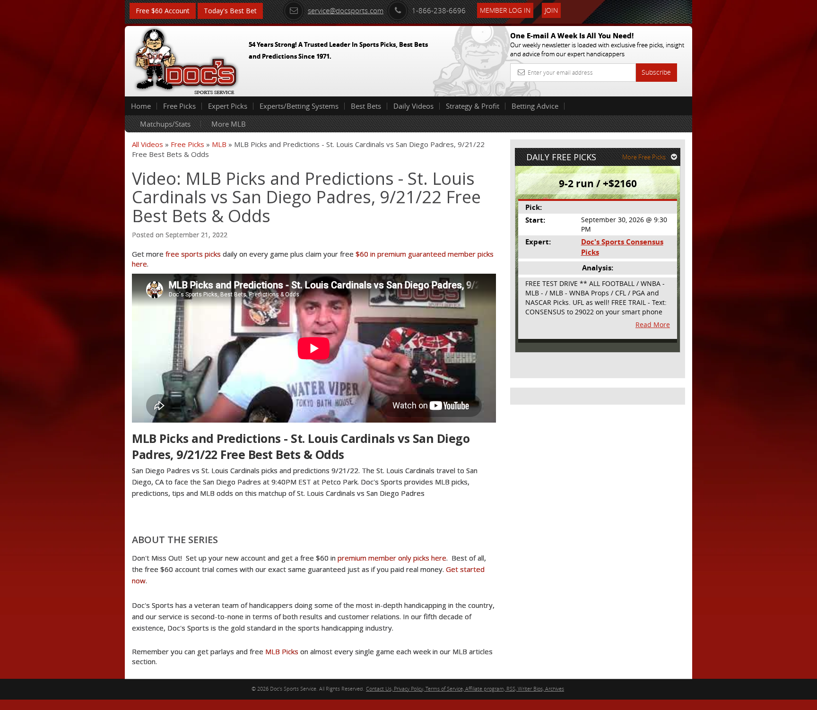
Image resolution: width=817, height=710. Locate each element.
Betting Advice (535, 106)
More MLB (228, 124)
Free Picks (179, 106)
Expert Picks (227, 106)
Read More (652, 324)
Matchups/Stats (165, 124)
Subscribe (656, 72)
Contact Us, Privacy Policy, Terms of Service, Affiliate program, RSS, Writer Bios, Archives (465, 688)
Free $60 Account (163, 10)
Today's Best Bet (230, 10)
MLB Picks (281, 651)
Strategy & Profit (472, 106)
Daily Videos (413, 106)
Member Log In (505, 10)
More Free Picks (644, 157)
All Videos (147, 144)
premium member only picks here (392, 558)
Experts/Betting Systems (299, 106)
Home (141, 106)
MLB (219, 144)
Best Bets (366, 106)
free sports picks (193, 254)
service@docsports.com (345, 10)
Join (551, 10)
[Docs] (186, 59)
